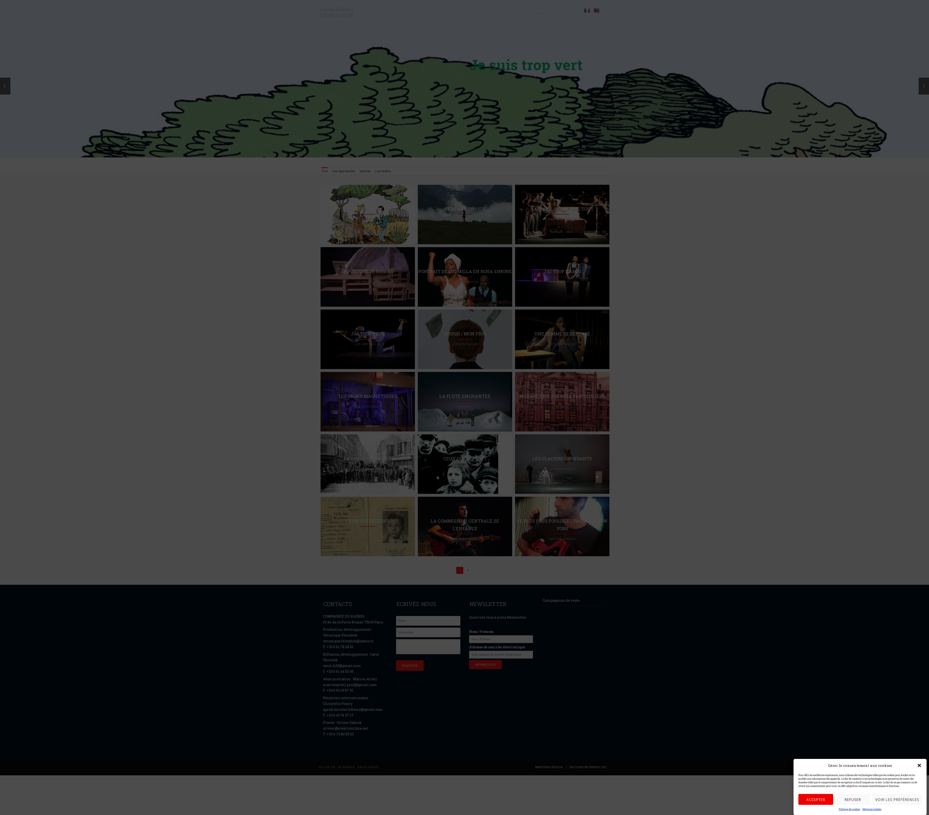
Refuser (853, 799)
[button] (919, 765)
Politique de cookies (849, 809)
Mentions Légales (871, 809)
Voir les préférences (897, 799)
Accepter (815, 799)
